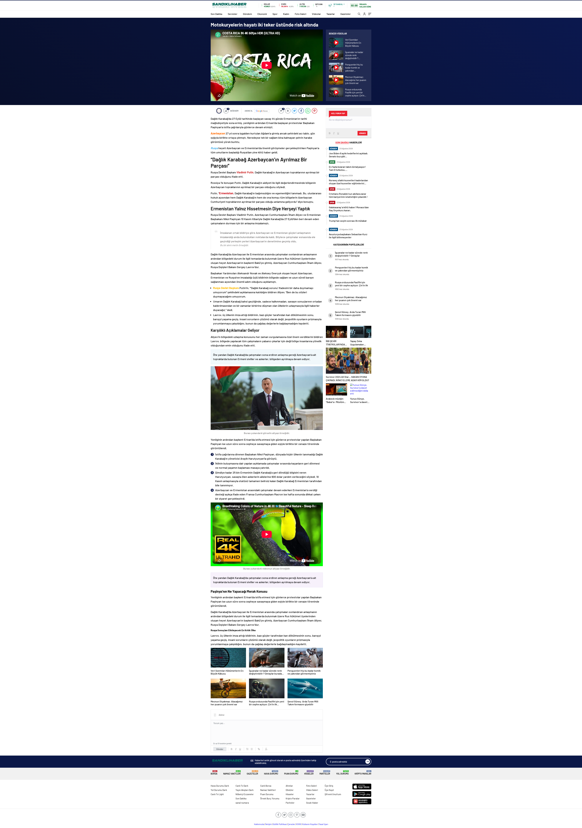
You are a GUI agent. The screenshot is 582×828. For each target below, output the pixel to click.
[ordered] (247, 749)
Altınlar (289, 785)
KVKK (298, 824)
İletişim (268, 824)
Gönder (219, 749)
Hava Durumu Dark (220, 785)
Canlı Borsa (265, 785)
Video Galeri (312, 790)
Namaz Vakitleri (232, 772)
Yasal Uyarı (323, 824)
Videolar (316, 13)
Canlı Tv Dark (242, 785)
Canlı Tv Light (217, 794)
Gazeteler (345, 13)
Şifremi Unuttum (333, 794)
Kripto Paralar (363, 772)
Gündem (247, 13)
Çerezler (291, 824)
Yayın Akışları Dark (245, 790)
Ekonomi (262, 13)
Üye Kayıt (329, 790)
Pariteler (324, 772)
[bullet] (251, 749)
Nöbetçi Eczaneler (245, 794)
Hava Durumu (271, 772)
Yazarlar (330, 13)
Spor (275, 13)
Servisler (232, 13)
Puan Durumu (291, 772)
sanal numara (242, 802)
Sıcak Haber (312, 802)
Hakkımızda (259, 824)
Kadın (286, 13)
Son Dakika (216, 13)
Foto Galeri (300, 13)
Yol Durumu (342, 772)
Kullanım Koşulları (310, 824)
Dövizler (290, 790)
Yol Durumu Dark (219, 790)
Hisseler (309, 772)
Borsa (214, 772)
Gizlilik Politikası (280, 824)
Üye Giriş (329, 785)
